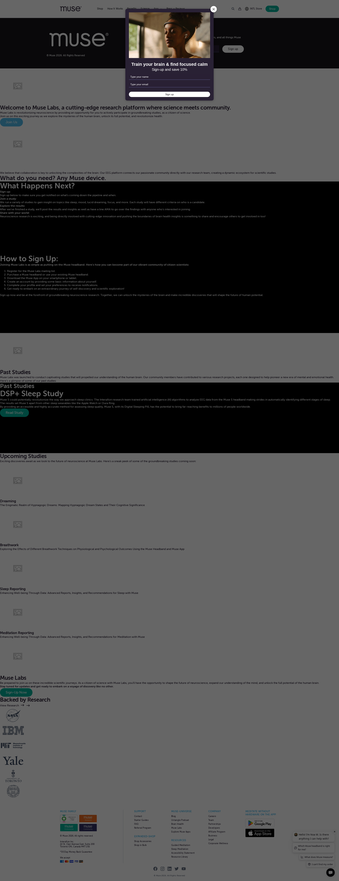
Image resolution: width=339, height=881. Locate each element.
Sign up (169, 94)
